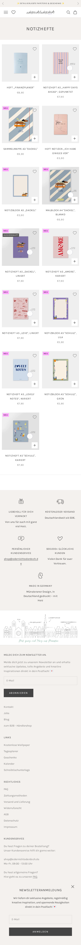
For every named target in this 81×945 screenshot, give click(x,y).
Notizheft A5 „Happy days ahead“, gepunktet (60, 89)
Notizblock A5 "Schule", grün (60, 396)
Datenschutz (11, 820)
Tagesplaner (11, 751)
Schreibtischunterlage (17, 770)
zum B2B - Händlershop (18, 725)
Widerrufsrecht (12, 808)
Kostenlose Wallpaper (17, 745)
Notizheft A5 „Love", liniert (20, 333)
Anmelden (40, 931)
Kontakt (8, 707)
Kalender (9, 763)
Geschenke (10, 757)
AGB (6, 814)
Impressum (10, 826)
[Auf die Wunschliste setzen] (34, 48)
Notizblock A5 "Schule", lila (60, 335)
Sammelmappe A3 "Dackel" (20, 148)
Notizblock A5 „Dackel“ (20, 210)
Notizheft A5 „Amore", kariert (60, 273)
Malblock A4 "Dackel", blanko (60, 212)
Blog (6, 719)
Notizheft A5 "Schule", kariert (20, 457)
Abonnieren (18, 692)
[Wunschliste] (13, 12)
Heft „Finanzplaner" (20, 87)
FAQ (6, 789)
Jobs (6, 713)
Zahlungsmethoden (15, 795)
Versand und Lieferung (17, 801)
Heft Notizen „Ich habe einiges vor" (60, 150)
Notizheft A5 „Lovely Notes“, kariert (20, 396)
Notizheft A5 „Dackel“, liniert (20, 273)
